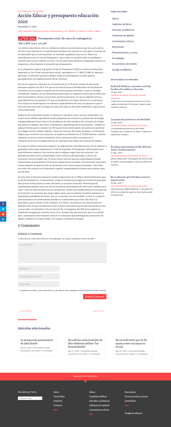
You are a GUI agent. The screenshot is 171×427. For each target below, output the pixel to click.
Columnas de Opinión (119, 95)
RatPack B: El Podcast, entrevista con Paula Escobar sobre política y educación (131, 88)
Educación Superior (41, 31)
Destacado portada (137, 95)
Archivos (21, 395)
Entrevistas (115, 98)
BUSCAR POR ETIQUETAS (85, 376)
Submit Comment (94, 296)
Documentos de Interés (31, 11)
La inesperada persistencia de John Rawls (130, 119)
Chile (20, 31)
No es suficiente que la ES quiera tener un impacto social (130, 178)
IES (66, 31)
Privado (90, 31)
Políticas (82, 31)
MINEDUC (73, 31)
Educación (27, 31)
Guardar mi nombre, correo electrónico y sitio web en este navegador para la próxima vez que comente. (63, 290)
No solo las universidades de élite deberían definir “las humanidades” (131, 148)
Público (98, 31)
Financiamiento (56, 31)
